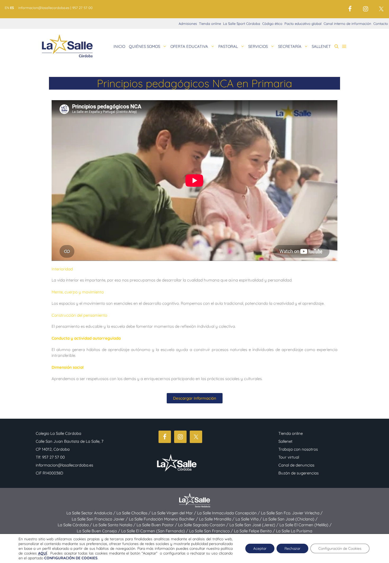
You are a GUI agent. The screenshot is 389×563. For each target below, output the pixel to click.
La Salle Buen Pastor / (157, 524)
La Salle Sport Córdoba (241, 23)
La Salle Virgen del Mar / (174, 512)
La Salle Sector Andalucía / (91, 512)
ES (12, 8)
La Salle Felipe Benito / (255, 530)
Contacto (380, 23)
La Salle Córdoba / (75, 524)
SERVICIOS (258, 46)
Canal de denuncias (296, 465)
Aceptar (259, 548)
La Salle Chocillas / (134, 512)
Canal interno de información (347, 23)
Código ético (272, 23)
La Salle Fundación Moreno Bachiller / (164, 519)
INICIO (119, 46)
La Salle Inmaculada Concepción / (229, 512)
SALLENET (321, 46)
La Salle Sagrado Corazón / (203, 524)
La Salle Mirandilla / (217, 519)
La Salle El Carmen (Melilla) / (305, 524)
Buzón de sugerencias (298, 473)
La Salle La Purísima (294, 530)
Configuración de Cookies (339, 548)
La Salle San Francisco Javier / (100, 519)
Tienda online (210, 23)
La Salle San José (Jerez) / (254, 524)
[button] (336, 46)
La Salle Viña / (249, 519)
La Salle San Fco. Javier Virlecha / (292, 512)
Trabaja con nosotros (298, 449)
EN (7, 8)
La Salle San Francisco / (211, 530)
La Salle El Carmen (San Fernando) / (155, 530)
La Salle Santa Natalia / (115, 524)
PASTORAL (228, 46)
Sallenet (285, 441)
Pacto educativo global (303, 23)
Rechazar (292, 548)
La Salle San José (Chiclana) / (290, 519)
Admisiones (188, 23)
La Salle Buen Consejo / (99, 530)
